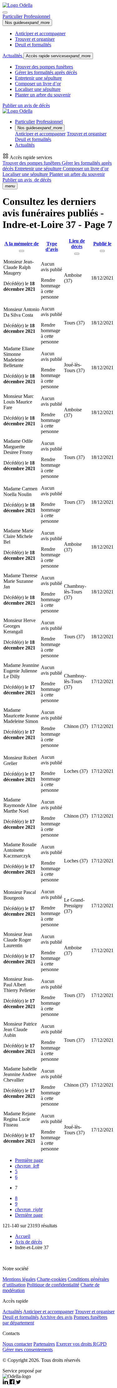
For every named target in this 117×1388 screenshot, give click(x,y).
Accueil (22, 1236)
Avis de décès (28, 1241)
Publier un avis (26, 179)
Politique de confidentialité (53, 1284)
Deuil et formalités (33, 44)
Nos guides (27, 22)
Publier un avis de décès (26, 105)
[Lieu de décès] (76, 254)
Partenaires (44, 1344)
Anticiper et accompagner (40, 33)
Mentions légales (19, 1279)
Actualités (12, 55)
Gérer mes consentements (27, 1349)
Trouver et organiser (35, 39)
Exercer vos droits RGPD (81, 1344)
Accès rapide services (58, 56)
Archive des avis (56, 1317)
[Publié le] (102, 251)
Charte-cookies (51, 1279)
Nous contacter (17, 1344)
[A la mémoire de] (21, 251)
